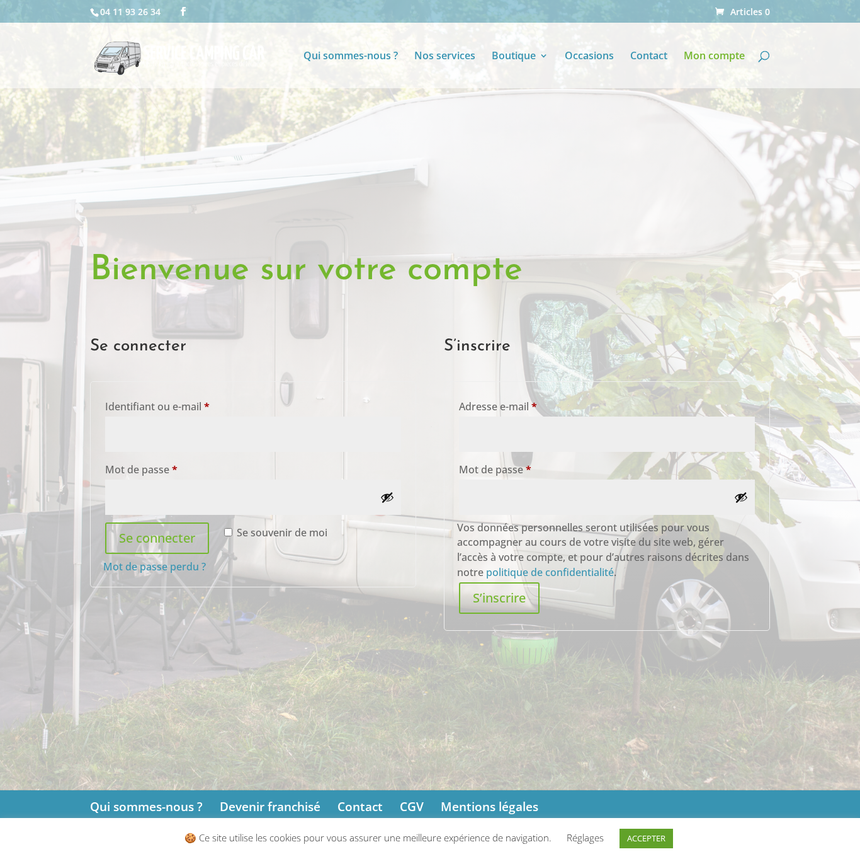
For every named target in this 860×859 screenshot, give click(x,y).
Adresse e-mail (524, 406)
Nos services (444, 56)
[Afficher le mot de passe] (387, 497)
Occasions (589, 56)
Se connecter (157, 537)
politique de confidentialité (550, 572)
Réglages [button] (585, 837)
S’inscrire (499, 597)
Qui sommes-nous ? (350, 56)
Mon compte (714, 56)
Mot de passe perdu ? (154, 567)
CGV (412, 806)
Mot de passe (167, 469)
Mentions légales (489, 806)
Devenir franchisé (270, 806)
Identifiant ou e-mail (184, 406)
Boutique (514, 56)
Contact (648, 56)
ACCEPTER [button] (646, 838)
